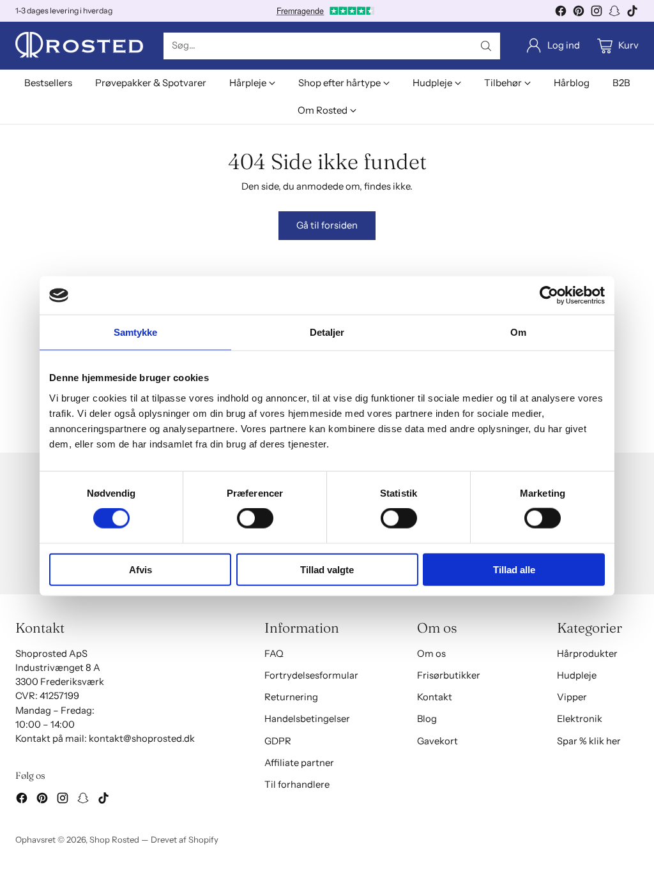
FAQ (274, 653)
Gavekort (437, 741)
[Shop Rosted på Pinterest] (578, 12)
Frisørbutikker (448, 675)
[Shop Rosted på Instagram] (596, 12)
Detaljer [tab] (327, 332)
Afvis (140, 569)
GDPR (277, 741)
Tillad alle (514, 569)
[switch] (255, 518)
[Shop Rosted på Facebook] (560, 12)
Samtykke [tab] (136, 332)
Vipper (572, 697)
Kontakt (434, 697)
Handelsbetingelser (307, 719)
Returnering (291, 697)
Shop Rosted (114, 839)
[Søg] (486, 46)
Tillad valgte (327, 569)
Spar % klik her (589, 741)
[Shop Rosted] (79, 45)
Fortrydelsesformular (311, 675)
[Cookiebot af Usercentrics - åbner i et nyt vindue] (549, 295)
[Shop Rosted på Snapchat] (614, 12)
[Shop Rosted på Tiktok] (632, 12)
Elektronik (579, 719)
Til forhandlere (297, 784)
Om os (431, 653)
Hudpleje (577, 675)
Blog (427, 719)
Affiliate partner (299, 763)
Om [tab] (518, 332)
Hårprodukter (587, 653)
